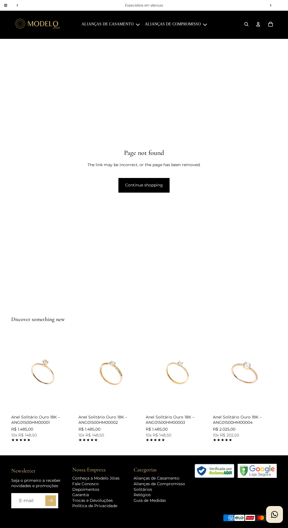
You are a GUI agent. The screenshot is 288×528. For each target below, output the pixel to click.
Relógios (142, 494)
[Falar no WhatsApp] (274, 514)
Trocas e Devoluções (92, 500)
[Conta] (258, 24)
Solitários (143, 489)
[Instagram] (6, 5)
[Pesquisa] (246, 24)
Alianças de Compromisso (159, 483)
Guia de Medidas (150, 500)
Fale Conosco (85, 483)
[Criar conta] (50, 500)
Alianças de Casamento (156, 478)
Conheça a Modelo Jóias (96, 478)
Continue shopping (144, 185)
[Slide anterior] (17, 372)
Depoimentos (85, 489)
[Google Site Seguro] (257, 471)
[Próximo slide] (69, 372)
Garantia (80, 494)
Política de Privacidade (94, 505)
